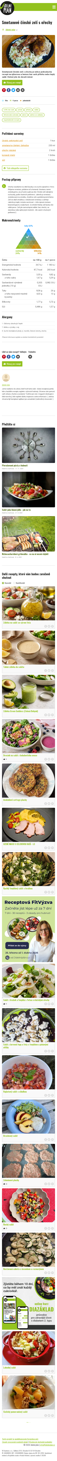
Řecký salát (8, 1224)
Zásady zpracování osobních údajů (15, 1441)
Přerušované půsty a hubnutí (15, 465)
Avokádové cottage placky (15, 799)
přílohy (28, 110)
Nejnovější (8, 583)
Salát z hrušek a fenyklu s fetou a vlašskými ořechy (26, 1000)
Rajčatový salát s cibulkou (15, 1091)
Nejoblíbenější (20, 583)
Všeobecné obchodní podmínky (40, 1441)
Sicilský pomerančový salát (15, 1411)
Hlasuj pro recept (12, 82)
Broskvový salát (10, 1135)
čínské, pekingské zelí (12, 140)
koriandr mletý (8, 155)
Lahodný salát (9, 1367)
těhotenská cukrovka (11, 115)
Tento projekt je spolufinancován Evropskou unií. (20, 1438)
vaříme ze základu (36, 115)
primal (20, 110)
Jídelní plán (10, 29)
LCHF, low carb (9, 110)
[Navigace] (54, 7)
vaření (24, 115)
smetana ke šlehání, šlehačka (15, 145)
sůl (3, 160)
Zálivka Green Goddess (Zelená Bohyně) (20, 711)
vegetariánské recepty (11, 120)
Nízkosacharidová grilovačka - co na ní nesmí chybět (25, 554)
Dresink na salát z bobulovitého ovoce (20, 755)
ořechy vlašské (9, 150)
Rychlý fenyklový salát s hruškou (17, 888)
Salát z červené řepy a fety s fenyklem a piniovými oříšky (25, 1046)
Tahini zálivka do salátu (13, 667)
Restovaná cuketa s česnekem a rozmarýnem (23, 1269)
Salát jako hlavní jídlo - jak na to (16, 509)
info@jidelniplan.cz (47, 1444)
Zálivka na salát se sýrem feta (17, 622)
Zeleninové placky (11, 1180)
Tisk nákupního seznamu (15, 168)
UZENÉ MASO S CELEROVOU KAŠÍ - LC (19, 844)
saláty (36, 110)
